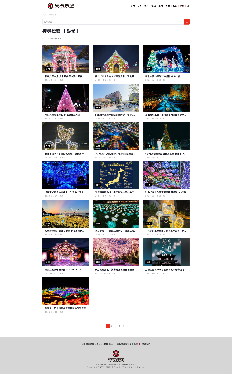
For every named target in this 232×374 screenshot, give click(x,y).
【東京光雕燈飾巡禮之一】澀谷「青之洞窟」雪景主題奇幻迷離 (77, 192)
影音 (182, 6)
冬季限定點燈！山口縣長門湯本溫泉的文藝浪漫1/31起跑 (174, 115)
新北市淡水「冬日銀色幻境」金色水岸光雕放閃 (69, 154)
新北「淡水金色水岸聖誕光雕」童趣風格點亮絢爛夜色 (122, 76)
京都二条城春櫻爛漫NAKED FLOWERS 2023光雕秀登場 (74, 269)
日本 (140, 6)
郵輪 (161, 6)
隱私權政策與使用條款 (127, 344)
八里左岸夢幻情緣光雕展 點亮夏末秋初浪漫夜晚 (69, 231)
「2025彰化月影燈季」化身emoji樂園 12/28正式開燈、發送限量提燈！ (131, 154)
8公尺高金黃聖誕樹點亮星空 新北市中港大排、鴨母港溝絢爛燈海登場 (180, 154)
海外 (147, 6)
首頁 (44, 15)
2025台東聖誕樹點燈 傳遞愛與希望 (62, 115)
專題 (168, 6)
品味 (175, 6)
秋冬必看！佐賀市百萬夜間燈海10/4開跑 (165, 192)
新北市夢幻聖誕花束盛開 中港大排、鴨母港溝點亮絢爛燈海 (175, 76)
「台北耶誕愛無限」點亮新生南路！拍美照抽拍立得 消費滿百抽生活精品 (182, 231)
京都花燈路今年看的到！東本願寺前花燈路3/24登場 (171, 269)
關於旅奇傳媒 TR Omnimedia (97, 344)
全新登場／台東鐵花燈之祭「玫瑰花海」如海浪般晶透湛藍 (125, 231)
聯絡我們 (146, 344)
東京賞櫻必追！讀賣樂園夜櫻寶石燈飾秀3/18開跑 (120, 269)
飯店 (154, 6)
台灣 (132, 6)
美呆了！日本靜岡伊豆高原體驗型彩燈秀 (65, 308)
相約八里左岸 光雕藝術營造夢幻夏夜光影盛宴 (68, 76)
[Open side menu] (43, 6)
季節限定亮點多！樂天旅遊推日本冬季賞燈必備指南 (121, 192)
